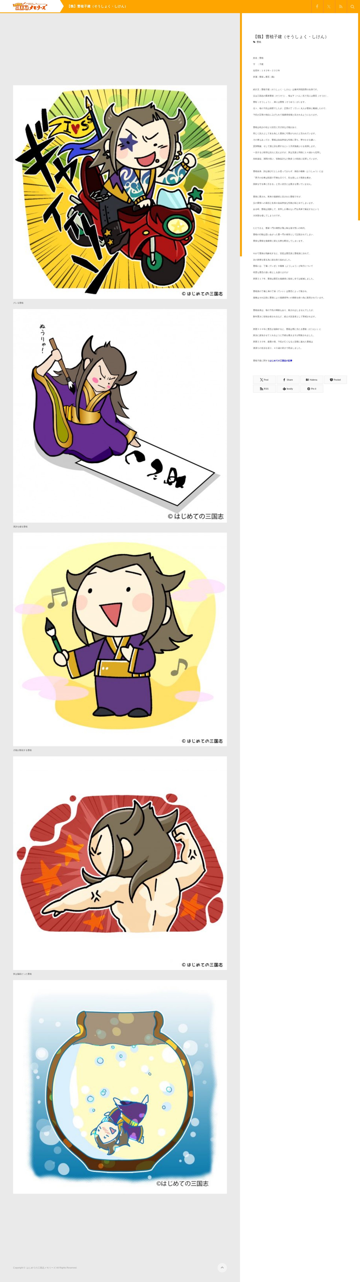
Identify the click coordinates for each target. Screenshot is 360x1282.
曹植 (259, 42)
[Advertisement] (120, 52)
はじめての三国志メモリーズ (41, 1267)
